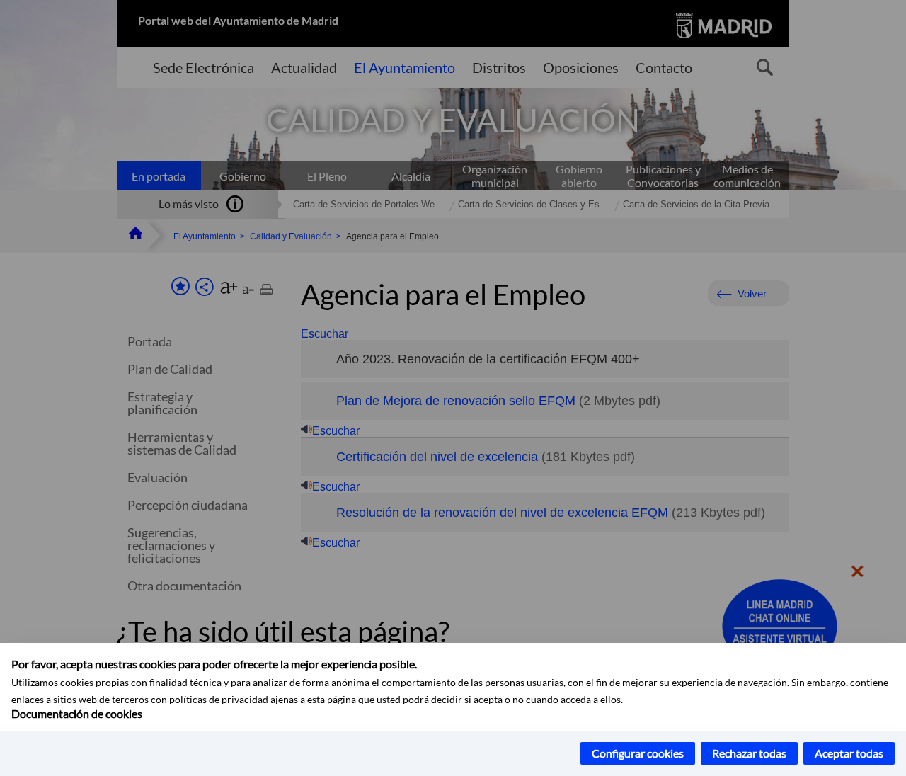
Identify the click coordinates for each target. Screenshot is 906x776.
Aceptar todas (849, 753)
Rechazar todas (749, 753)
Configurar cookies (638, 753)
